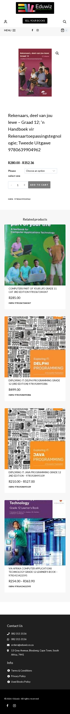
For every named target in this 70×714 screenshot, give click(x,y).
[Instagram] (37, 30)
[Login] (6, 21)
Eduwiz (16, 698)
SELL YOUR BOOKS (35, 20)
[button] (57, 53)
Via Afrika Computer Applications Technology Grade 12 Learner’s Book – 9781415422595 (33, 572)
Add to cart (39, 185)
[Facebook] (32, 30)
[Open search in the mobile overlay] (64, 21)
